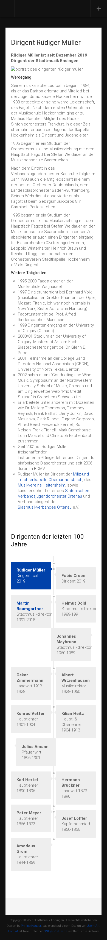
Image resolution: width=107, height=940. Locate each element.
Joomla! (12, 931)
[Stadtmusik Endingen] (40, 8)
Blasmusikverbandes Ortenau (45, 507)
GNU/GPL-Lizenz (55, 931)
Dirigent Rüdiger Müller (46, 43)
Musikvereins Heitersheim (41, 485)
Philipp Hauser (31, 926)
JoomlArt (93, 926)
